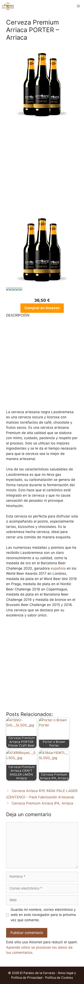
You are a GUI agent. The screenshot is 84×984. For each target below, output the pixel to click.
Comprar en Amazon (42, 308)
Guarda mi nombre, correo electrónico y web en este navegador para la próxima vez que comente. (43, 915)
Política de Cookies (59, 978)
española (58, 568)
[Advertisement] (42, 169)
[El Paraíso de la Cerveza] (8, 6)
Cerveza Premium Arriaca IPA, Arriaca (42, 803)
